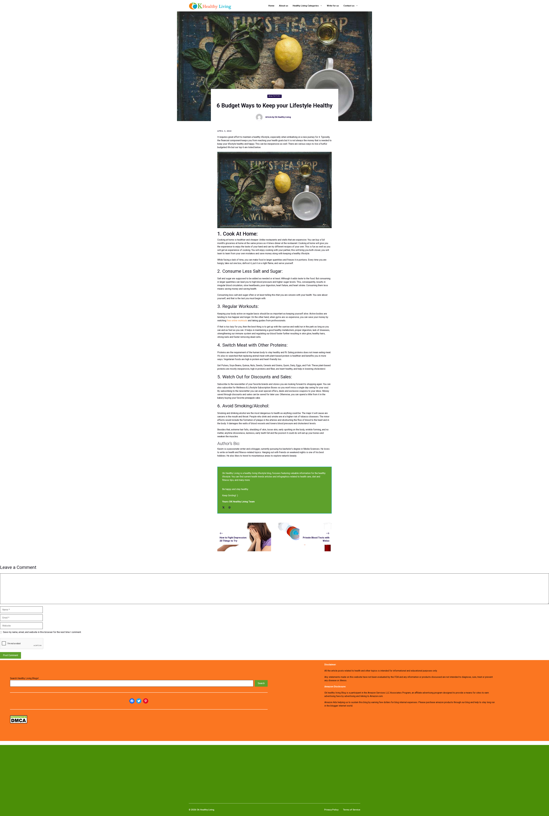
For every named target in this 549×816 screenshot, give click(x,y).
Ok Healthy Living (283, 117)
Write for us (333, 5)
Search (261, 683)
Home (271, 5)
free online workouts (237, 320)
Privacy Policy (331, 809)
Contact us (348, 5)
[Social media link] (223, 507)
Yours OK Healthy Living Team (238, 501)
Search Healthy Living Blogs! (24, 678)
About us (283, 5)
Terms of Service (351, 809)
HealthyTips (274, 96)
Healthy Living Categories (306, 5)
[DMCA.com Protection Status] (18, 722)
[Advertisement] (90, 770)
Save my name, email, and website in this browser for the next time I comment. (42, 632)
